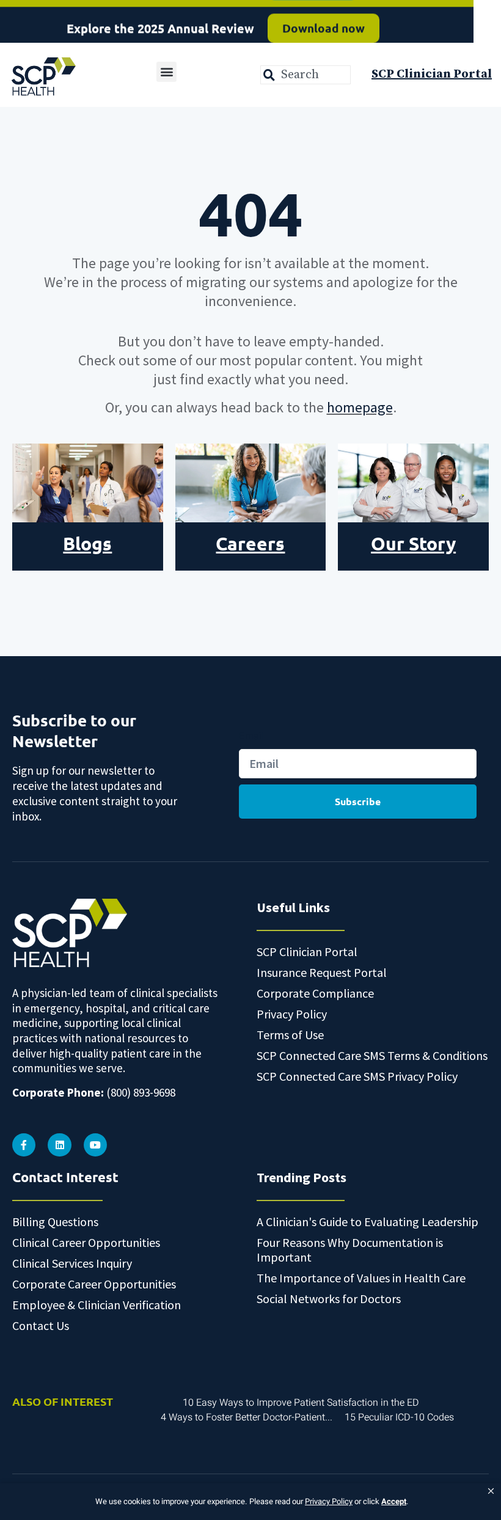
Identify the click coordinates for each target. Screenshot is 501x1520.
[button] (491, 1491)
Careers (250, 543)
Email (251, 735)
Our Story (413, 543)
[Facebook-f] (23, 1144)
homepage (360, 407)
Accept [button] (393, 1501)
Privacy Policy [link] (329, 1501)
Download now (323, 21)
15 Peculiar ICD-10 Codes (399, 1417)
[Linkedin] (59, 1144)
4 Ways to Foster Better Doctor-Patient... (246, 1417)
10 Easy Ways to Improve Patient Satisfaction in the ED (301, 1402)
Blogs (87, 543)
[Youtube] (95, 1144)
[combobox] (305, 74)
